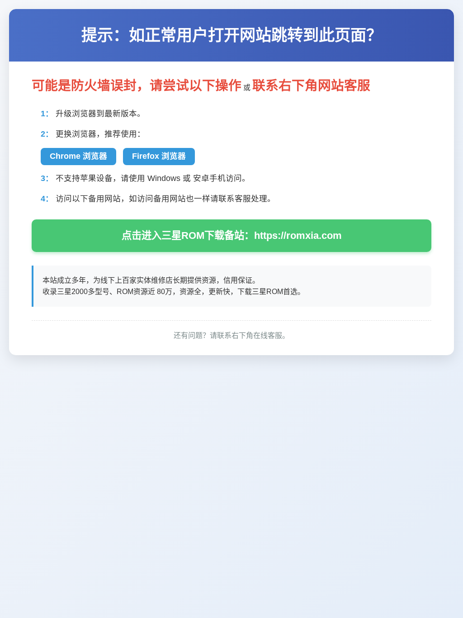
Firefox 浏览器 (159, 156)
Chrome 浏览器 (78, 156)
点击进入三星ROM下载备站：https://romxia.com (232, 235)
